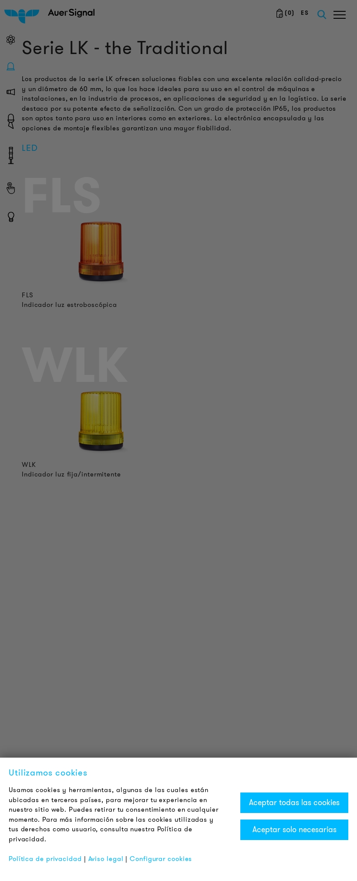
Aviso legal (106, 859)
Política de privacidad (45, 859)
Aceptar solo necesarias (295, 829)
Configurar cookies (161, 859)
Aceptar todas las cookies (294, 802)
